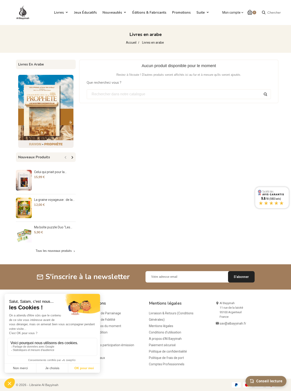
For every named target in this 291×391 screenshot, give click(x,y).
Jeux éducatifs (85, 12)
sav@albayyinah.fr (233, 323)
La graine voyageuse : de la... (54, 200)
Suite (200, 12)
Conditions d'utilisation (165, 332)
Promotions (181, 12)
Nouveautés (112, 12)
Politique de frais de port (166, 358)
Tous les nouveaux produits (56, 250)
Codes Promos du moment (102, 326)
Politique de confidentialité (168, 351)
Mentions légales (161, 326)
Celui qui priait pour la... (50, 172)
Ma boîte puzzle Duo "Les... (53, 227)
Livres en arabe (31, 64)
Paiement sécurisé (162, 345)
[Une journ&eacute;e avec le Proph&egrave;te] (45, 111)
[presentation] (65, 157)
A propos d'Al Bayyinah (165, 339)
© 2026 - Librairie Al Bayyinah (37, 385)
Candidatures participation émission (108, 345)
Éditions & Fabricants (149, 12)
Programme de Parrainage (102, 313)
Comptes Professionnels (166, 364)
